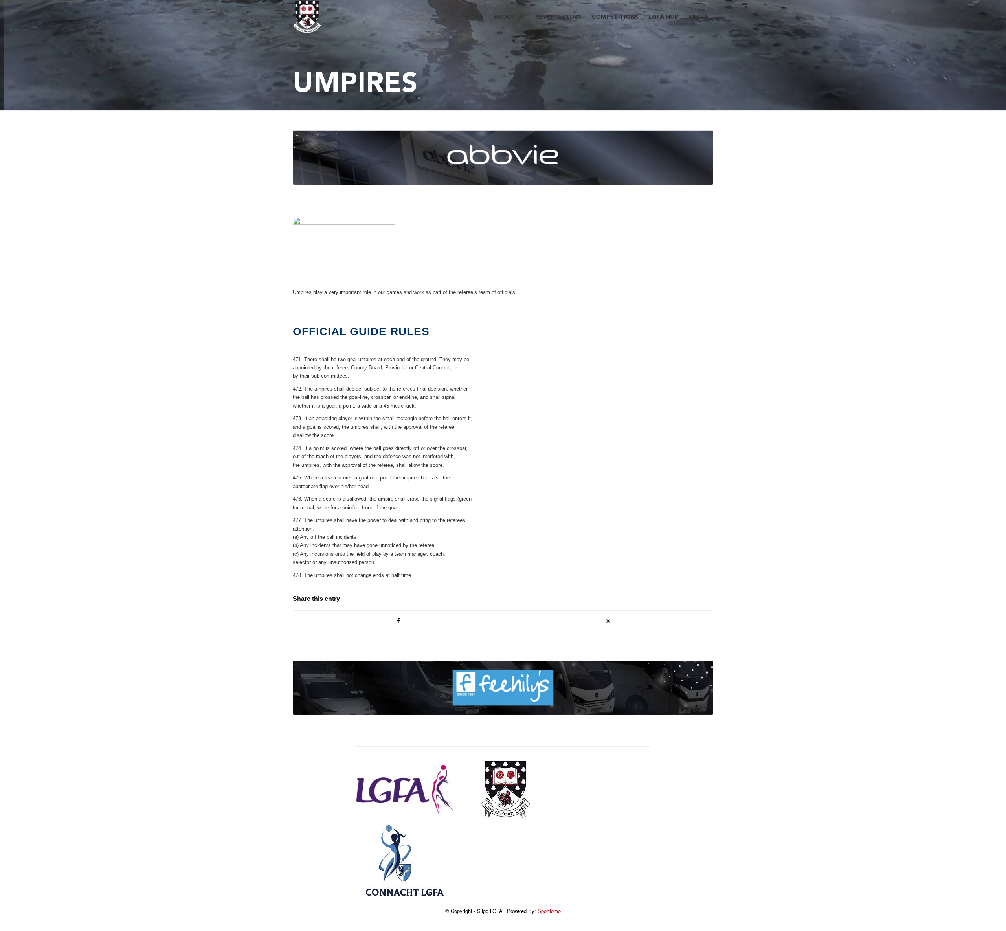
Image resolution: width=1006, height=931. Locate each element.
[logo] (307, 17)
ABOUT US (509, 17)
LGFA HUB (663, 17)
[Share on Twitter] (608, 621)
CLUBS (572, 17)
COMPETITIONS (615, 17)
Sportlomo (549, 910)
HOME (474, 17)
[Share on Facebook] (398, 621)
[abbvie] (503, 157)
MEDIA (698, 17)
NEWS (544, 17)
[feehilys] (503, 688)
